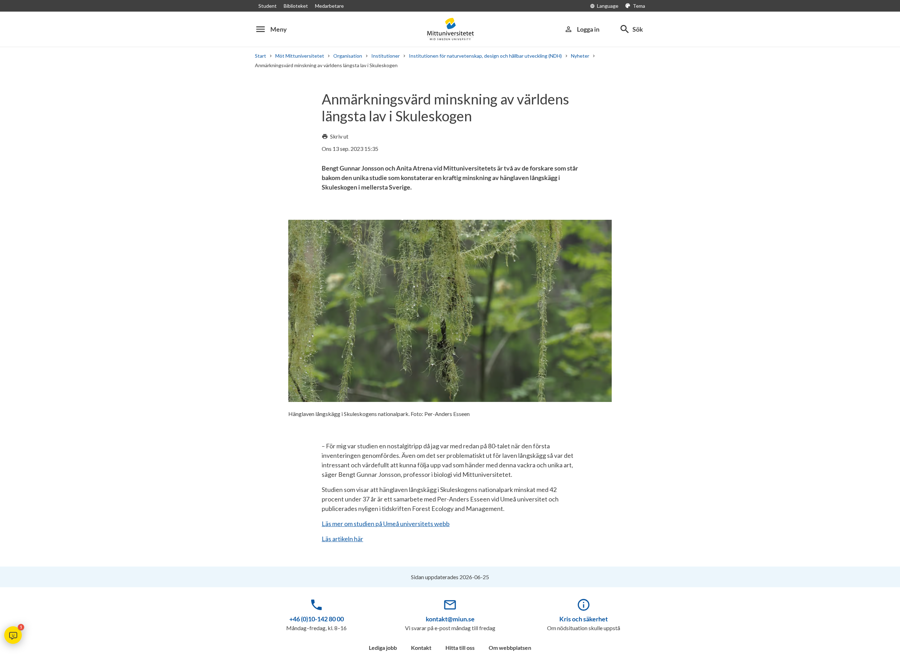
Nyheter (580, 56)
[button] (13, 635)
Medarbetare (329, 6)
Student (267, 6)
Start (260, 56)
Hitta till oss (460, 647)
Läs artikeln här (342, 539)
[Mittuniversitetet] (450, 29)
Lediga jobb (383, 647)
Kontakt (421, 647)
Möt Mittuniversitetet (299, 56)
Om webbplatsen (510, 647)
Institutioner (385, 56)
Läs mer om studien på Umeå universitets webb (386, 523)
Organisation (347, 56)
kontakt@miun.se (450, 619)
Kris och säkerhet (583, 619)
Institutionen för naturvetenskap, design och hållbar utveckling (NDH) (485, 56)
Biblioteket (296, 6)
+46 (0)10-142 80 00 (316, 619)
